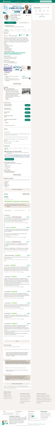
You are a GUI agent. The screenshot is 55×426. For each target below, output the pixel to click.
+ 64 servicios (6, 122)
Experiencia (6, 29)
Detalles (10, 105)
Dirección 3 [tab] (20, 148)
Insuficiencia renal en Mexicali (25, 401)
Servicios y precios (18, 29)
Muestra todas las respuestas (17, 383)
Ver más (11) (39, 402)
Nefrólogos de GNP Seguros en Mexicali (43, 396)
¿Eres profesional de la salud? (45, 1)
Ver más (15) (22, 402)
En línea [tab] (11, 148)
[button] (9, 172)
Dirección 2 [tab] (15, 148)
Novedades (11, 29)
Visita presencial (37, 7)
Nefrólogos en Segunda (8, 395)
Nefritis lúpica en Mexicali (24, 399)
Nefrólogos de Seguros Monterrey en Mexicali (44, 399)
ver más (5, 42)
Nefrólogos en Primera (7, 396)
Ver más (20, 341)
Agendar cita (27, 105)
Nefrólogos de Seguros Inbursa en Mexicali (44, 401)
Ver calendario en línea (13, 62)
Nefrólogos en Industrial (8, 398)
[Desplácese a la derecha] (30, 30)
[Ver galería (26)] (27, 15)
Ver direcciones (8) (11, 61)
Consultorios (24, 29)
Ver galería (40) (7, 72)
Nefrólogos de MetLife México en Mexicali (43, 398)
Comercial (24, 152)
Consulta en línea (45, 7)
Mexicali (13, 3)
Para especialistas (31, 414)
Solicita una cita (42, 16)
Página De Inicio (5, 3)
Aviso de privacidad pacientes (8, 414)
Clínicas (17, 414)
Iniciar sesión (37, 1)
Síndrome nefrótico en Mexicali (25, 398)
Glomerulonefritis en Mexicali (25, 395)
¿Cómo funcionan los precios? (10, 125)
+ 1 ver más (7, 168)
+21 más (5, 186)
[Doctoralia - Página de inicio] (8, 1)
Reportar (27, 222)
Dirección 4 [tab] (25, 148)
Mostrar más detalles (17, 84)
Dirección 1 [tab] (6, 148)
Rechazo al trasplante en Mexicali (25, 396)
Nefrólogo (10, 3)
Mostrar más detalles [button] (7, 49)
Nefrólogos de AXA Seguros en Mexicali (43, 395)
